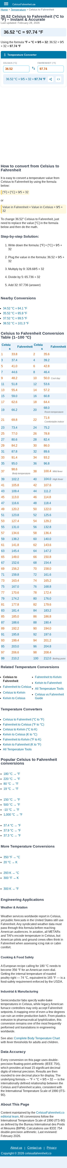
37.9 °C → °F (12, 830)
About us (16, 1147)
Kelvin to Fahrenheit (48, 682)
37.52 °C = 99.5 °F (15, 318)
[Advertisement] (33, 126)
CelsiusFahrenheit (23, 4)
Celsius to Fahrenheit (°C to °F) (23, 719)
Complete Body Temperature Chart (37, 1038)
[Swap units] (33, 68)
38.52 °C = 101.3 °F (16, 323)
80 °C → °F (11, 783)
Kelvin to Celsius (14, 698)
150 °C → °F (12, 799)
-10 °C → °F (11, 809)
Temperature (18, 9)
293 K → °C (11, 872)
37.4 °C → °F (12, 825)
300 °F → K (11, 878)
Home (4, 9)
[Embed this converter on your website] (58, 79)
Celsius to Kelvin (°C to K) (20, 729)
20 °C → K (10, 862)
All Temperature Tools (49, 688)
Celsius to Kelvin (14, 692)
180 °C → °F (12, 773)
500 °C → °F (12, 804)
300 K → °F (11, 888)
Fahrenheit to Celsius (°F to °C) (23, 724)
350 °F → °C (12, 857)
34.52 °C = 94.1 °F (15, 308)
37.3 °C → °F (12, 835)
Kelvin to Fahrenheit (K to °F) (22, 744)
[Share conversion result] (50, 79)
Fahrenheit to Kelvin (48, 677)
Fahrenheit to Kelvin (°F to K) (22, 739)
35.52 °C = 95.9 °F (15, 313)
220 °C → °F (12, 778)
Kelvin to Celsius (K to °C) (20, 734)
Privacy (52, 1147)
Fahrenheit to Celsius (17, 686)
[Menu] (6, 4)
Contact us (34, 1147)
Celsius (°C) (10, 63)
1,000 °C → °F (13, 814)
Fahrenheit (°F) (47, 63)
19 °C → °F (11, 788)
